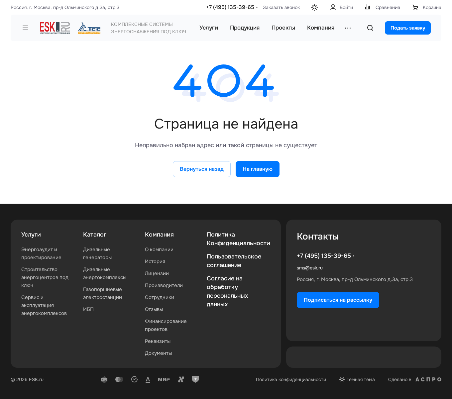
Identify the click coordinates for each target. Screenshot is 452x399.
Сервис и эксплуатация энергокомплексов (44, 305)
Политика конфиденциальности (291, 379)
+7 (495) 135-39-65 (230, 7)
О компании (159, 249)
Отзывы (154, 309)
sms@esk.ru (310, 268)
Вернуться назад (202, 168)
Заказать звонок (281, 7)
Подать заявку (408, 28)
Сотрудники (159, 297)
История (155, 261)
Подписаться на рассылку (338, 299)
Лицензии (157, 273)
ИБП (88, 309)
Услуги (31, 234)
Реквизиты (157, 341)
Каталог (94, 234)
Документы (158, 353)
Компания (159, 234)
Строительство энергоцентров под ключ (44, 277)
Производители (164, 285)
